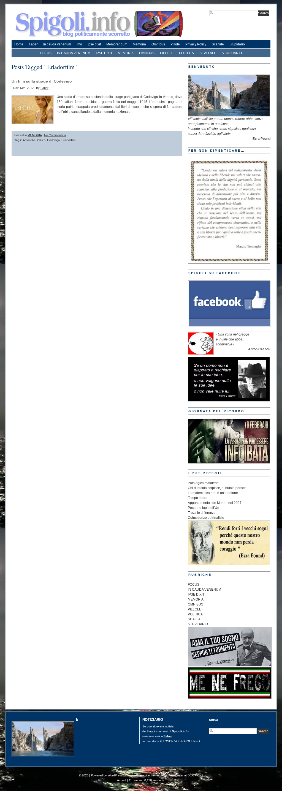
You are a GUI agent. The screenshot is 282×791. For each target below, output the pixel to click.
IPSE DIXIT (104, 53)
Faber (33, 44)
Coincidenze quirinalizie (206, 518)
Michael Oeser (173, 775)
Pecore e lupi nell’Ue (203, 508)
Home (18, 44)
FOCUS (45, 53)
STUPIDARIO (232, 53)
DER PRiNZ (196, 775)
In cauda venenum (57, 44)
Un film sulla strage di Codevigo (42, 81)
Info (79, 44)
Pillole (175, 44)
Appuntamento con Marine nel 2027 (215, 503)
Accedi (121, 780)
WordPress (115, 775)
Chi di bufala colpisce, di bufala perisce (217, 488)
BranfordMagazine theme (142, 775)
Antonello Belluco (34, 140)
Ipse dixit (94, 44)
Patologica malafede (203, 483)
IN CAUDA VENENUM (73, 53)
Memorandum (116, 44)
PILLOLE (166, 53)
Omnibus (158, 44)
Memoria (139, 44)
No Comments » (55, 135)
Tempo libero (197, 498)
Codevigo (53, 140)
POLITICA (186, 53)
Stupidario (237, 44)
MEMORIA (126, 53)
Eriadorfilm (68, 140)
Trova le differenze (202, 513)
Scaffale (218, 44)
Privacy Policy (195, 44)
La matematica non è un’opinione (213, 493)
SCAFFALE (207, 53)
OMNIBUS (146, 53)
